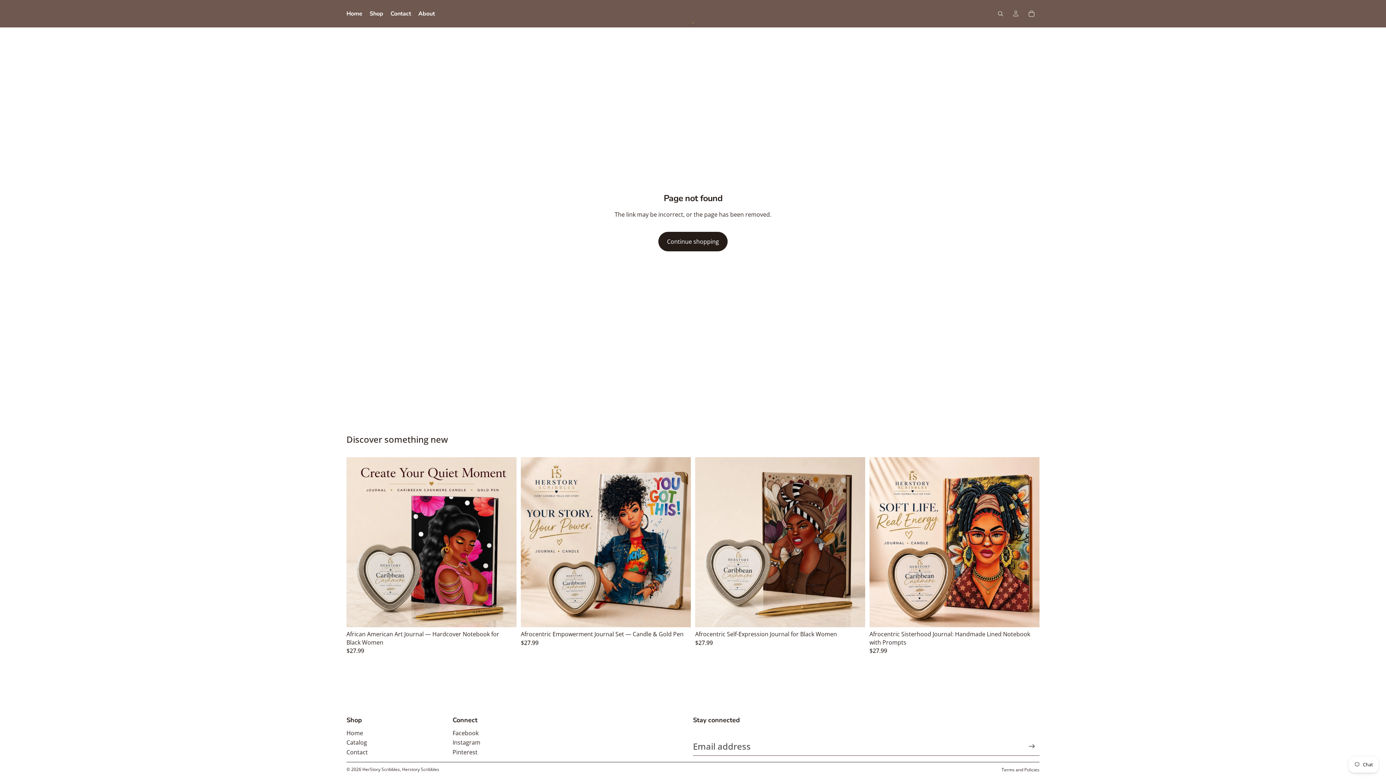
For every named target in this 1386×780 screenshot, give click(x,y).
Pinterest (465, 752)
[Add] (505, 616)
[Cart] (1032, 14)
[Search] (1000, 14)
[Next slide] (506, 542)
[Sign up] (1032, 746)
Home (354, 733)
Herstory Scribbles (420, 769)
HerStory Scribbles (381, 769)
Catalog (356, 742)
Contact (357, 752)
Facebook (466, 733)
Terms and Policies (1021, 770)
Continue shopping (693, 242)
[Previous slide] (357, 542)
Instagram (466, 742)
